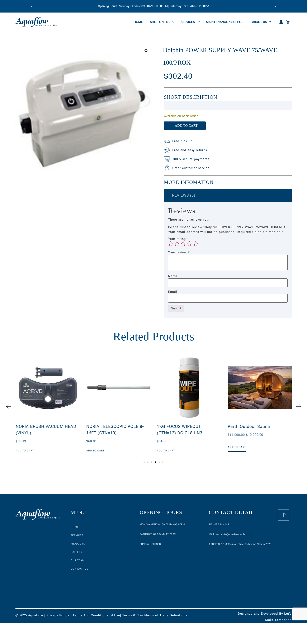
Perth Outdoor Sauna (248, 426)
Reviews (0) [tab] (183, 195)
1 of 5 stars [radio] (170, 243)
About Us (259, 22)
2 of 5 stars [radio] (176, 243)
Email (172, 291)
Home (139, 22)
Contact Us (79, 568)
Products (78, 543)
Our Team (78, 560)
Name (172, 276)
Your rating (178, 238)
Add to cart (186, 125)
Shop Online (160, 22)
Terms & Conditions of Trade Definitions (154, 615)
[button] (32, 6)
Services (188, 22)
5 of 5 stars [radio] (195, 243)
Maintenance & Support (226, 22)
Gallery (76, 552)
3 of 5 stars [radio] (183, 243)
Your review (179, 252)
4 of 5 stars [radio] (189, 243)
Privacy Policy (58, 615)
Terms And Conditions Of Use (96, 615)
